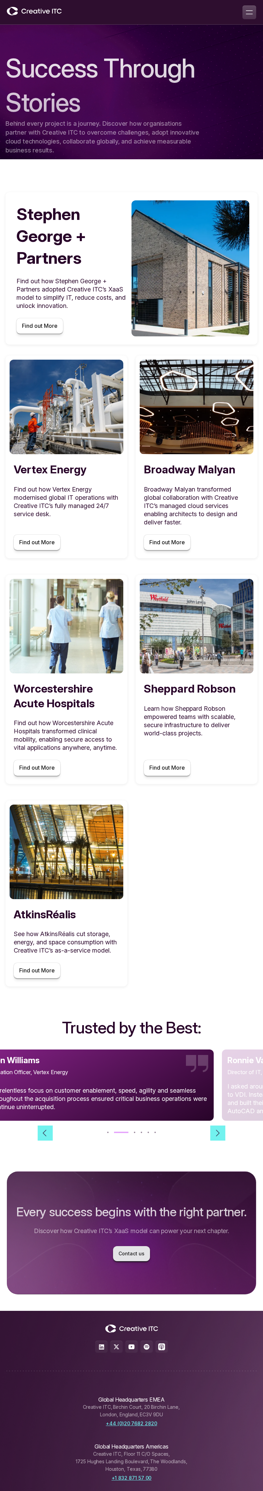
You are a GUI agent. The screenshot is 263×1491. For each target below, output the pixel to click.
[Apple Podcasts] (161, 1346)
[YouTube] (131, 1346)
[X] (116, 1346)
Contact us (131, 1253)
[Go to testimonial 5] (148, 1132)
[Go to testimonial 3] (128, 1132)
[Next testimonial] (217, 1133)
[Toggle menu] (249, 12)
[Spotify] (146, 1346)
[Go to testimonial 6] (155, 1132)
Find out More (40, 325)
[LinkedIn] (101, 1346)
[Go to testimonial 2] (114, 1132)
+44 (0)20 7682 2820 (131, 1423)
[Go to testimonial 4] (141, 1132)
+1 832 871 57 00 (132, 1478)
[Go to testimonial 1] (108, 1132)
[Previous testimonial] (45, 1133)
